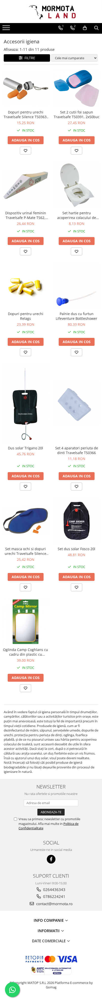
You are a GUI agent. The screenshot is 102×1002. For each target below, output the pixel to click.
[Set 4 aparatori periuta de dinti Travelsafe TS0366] (76, 403)
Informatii (49, 930)
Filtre (29, 57)
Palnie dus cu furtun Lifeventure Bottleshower (76, 316)
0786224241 (53, 896)
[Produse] (6, 29)
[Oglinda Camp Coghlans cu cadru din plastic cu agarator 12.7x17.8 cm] (25, 622)
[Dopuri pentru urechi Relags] (25, 286)
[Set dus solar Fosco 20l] (76, 521)
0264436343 (53, 889)
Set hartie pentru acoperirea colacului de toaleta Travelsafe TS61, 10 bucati (76, 215)
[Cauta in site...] (96, 28)
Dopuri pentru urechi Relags (25, 316)
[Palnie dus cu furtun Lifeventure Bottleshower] (76, 286)
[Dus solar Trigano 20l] (25, 403)
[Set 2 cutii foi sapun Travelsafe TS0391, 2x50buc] (76, 88)
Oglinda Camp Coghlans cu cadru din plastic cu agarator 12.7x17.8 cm (25, 652)
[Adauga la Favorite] (25, 151)
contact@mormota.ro (54, 903)
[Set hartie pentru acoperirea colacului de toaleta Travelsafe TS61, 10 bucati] (76, 185)
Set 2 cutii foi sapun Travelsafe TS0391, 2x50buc (77, 114)
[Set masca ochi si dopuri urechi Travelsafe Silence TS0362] (25, 521)
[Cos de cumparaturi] (84, 28)
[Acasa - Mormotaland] (51, 11)
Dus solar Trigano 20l (25, 448)
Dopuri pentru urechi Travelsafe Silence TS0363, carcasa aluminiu (26, 114)
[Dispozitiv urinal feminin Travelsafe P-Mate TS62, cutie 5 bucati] (25, 185)
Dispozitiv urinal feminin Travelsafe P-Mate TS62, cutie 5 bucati (25, 215)
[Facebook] (51, 859)
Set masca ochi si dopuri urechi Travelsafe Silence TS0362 (25, 551)
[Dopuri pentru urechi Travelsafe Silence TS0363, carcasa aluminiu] (25, 88)
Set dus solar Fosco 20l (76, 548)
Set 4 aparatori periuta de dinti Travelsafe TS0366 (76, 450)
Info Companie (49, 920)
